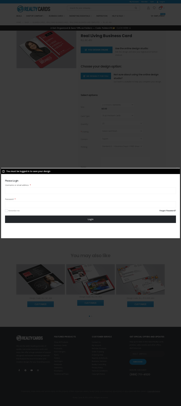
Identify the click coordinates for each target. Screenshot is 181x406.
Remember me (14, 211)
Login (90, 219)
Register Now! (90, 230)
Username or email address (21, 185)
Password (14, 199)
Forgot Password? (168, 210)
